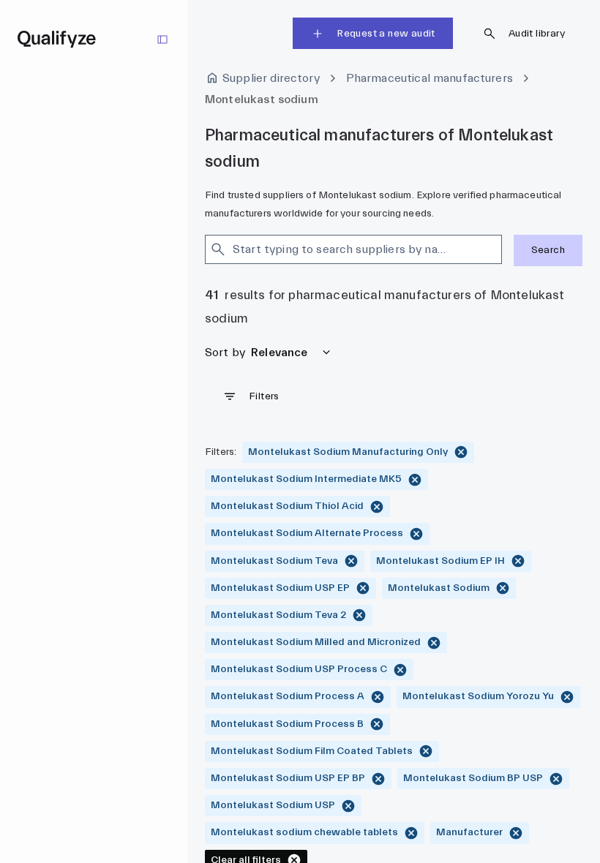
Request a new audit (386, 33)
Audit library (537, 33)
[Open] (495, 249)
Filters (264, 396)
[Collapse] (162, 39)
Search (548, 250)
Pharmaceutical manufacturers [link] (429, 78)
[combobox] (340, 249)
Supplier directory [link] (271, 78)
